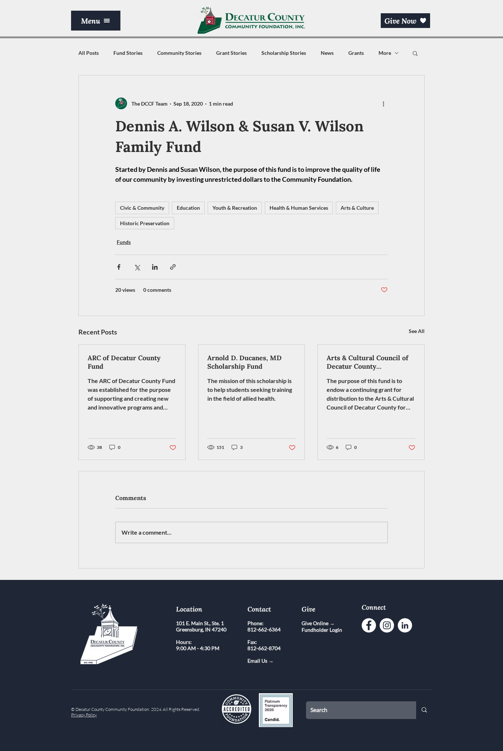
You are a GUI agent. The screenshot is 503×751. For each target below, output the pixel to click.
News (327, 53)
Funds (124, 242)
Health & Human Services (299, 208)
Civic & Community (142, 208)
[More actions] (383, 103)
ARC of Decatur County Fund (124, 362)
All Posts (88, 53)
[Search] (424, 710)
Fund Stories (128, 53)
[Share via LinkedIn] (154, 266)
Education (188, 208)
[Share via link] (172, 266)
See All (417, 331)
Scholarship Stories (283, 53)
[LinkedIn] (405, 625)
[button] (95, 21)
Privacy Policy (84, 715)
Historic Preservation (144, 223)
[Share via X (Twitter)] (136, 266)
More (385, 53)
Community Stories (179, 53)
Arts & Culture (357, 208)
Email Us (257, 661)
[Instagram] (387, 625)
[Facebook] (369, 625)
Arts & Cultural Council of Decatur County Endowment (367, 362)
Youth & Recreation (234, 208)
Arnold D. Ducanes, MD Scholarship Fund (244, 362)
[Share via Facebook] (118, 266)
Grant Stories (231, 53)
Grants (356, 53)
